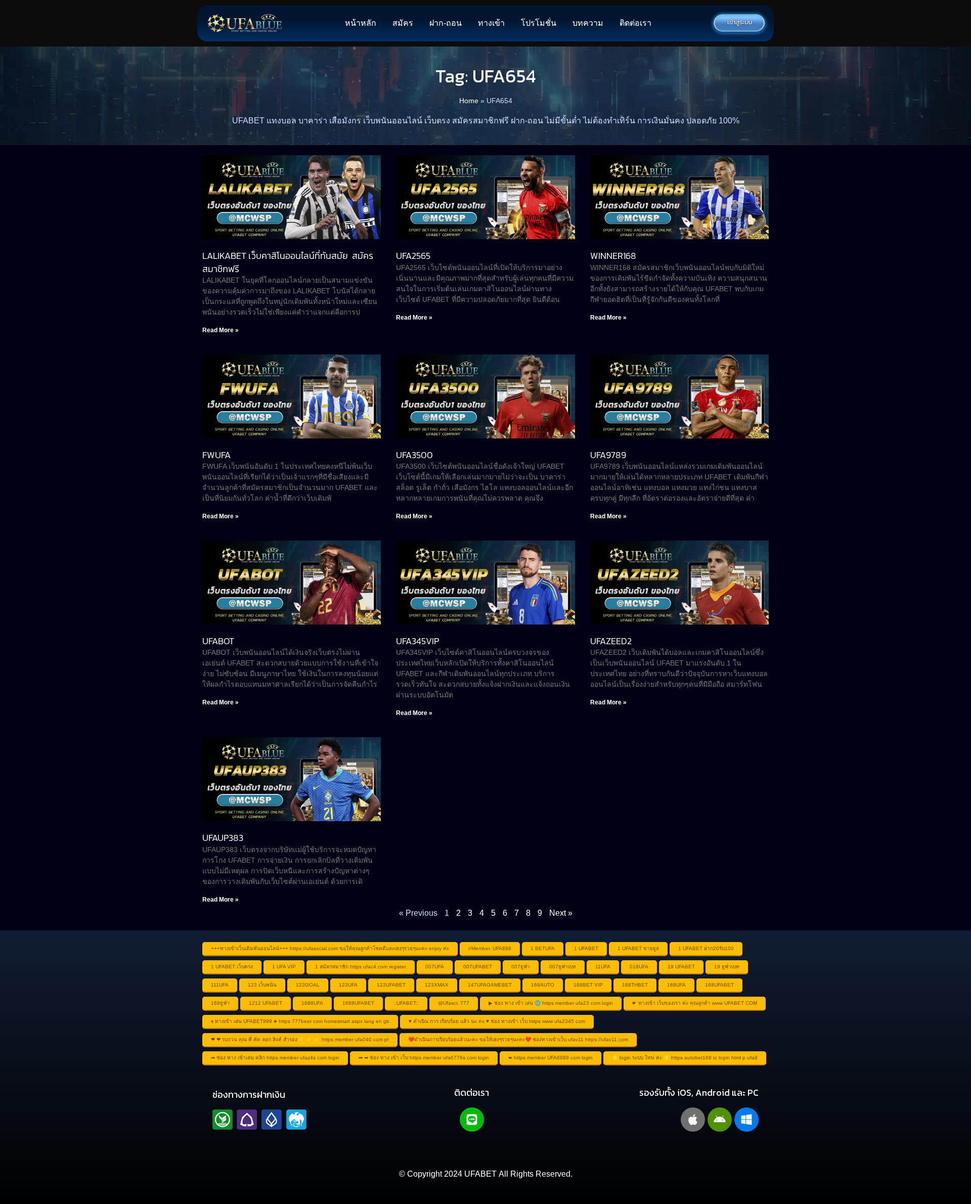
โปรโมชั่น (538, 23)
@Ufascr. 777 (453, 1003)
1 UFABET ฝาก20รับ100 (706, 948)
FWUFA (216, 455)
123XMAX (437, 985)
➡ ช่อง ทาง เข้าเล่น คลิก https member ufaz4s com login (275, 1057)
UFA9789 (608, 455)
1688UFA (312, 1003)
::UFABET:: (406, 1003)
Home (468, 101)
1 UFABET (586, 948)
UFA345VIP (417, 641)
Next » (560, 913)
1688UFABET (358, 1003)
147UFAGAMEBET (490, 985)
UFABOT (218, 641)
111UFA (220, 985)
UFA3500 (414, 455)
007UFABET (477, 966)
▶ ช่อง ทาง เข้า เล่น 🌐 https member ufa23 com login (551, 1003)
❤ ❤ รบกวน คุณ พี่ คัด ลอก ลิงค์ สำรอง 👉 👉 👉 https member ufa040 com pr (300, 1039)
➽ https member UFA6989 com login (550, 1057)
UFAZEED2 (611, 641)
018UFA (639, 966)
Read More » (220, 330)
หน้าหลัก (360, 23)
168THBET (635, 985)
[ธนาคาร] (259, 1119)
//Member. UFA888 (489, 948)
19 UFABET (681, 966)
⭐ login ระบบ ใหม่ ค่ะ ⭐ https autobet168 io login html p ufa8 (685, 1057)
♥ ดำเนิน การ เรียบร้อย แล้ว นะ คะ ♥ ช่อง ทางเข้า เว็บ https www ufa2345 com (497, 1021)
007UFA (434, 966)
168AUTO (542, 985)
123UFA (348, 985)
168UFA (676, 985)
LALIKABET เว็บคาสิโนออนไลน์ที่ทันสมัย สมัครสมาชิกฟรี (287, 262)
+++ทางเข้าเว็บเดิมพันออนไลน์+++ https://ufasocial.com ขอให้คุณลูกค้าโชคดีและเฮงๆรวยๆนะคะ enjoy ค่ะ (330, 948)
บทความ (587, 23)
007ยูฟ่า (520, 966)
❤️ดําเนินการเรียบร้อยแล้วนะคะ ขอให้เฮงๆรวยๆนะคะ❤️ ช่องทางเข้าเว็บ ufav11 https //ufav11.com (518, 1039)
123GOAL (308, 985)
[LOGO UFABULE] (245, 23)
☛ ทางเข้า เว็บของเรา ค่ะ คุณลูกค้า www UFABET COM (694, 1003)
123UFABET (391, 985)
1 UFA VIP (284, 966)
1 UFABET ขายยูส (638, 948)
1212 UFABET (265, 1003)
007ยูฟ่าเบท (562, 966)
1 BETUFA (543, 948)
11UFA (602, 966)
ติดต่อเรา (635, 23)
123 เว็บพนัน (262, 985)
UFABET (480, 1174)
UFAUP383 (222, 837)
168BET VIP (588, 985)
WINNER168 (613, 255)
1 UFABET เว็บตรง (232, 966)
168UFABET (719, 985)
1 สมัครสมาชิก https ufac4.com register (360, 966)
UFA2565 (413, 255)
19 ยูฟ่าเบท (726, 966)
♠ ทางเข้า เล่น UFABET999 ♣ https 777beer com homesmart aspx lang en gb (300, 1021)
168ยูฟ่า (220, 1003)
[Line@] (472, 1119)
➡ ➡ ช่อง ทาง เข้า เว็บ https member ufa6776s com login (424, 1057)
